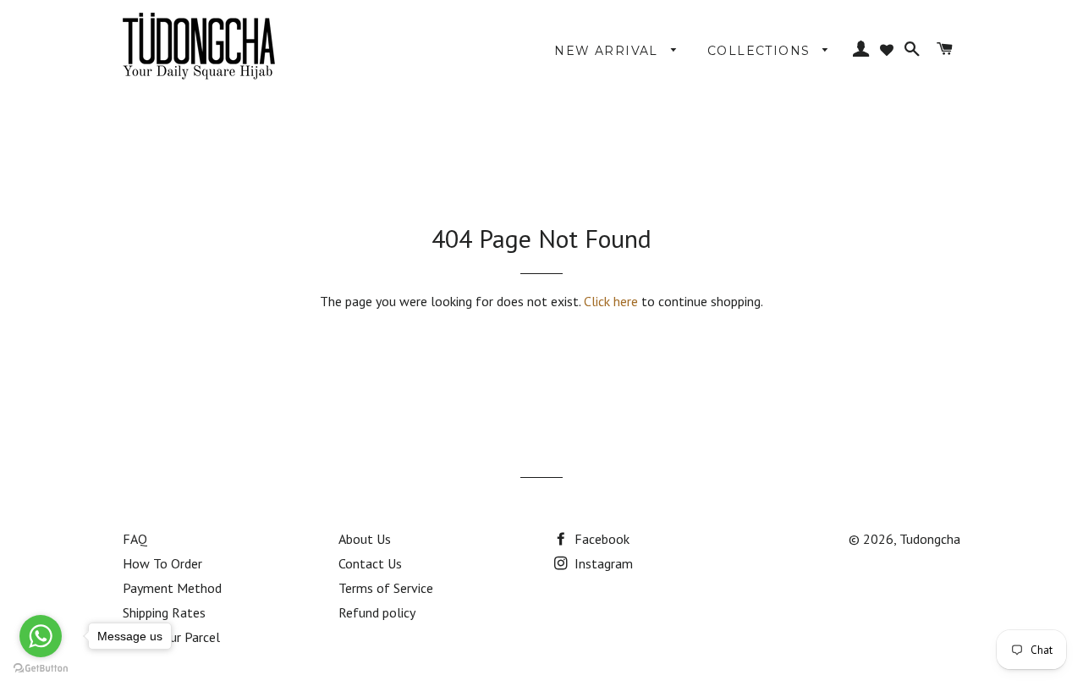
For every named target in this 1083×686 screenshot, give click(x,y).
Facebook (600, 538)
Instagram (602, 563)
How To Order (162, 563)
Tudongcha (929, 538)
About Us (364, 538)
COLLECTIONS (761, 50)
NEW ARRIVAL (608, 50)
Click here (611, 301)
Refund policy (376, 612)
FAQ (135, 538)
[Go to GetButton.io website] (41, 668)
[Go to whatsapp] (40, 636)
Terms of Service (385, 587)
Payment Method (172, 587)
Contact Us (370, 563)
